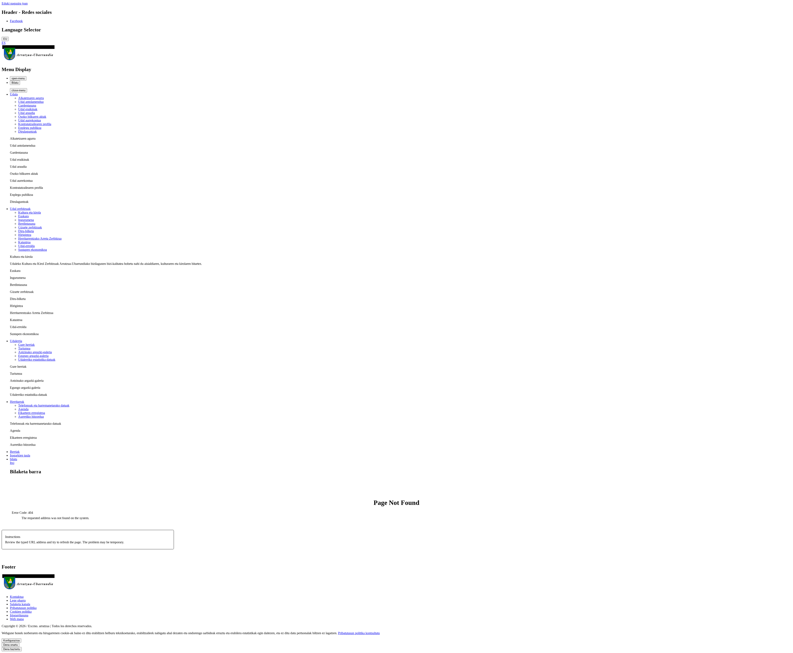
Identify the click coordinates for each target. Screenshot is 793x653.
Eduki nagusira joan (15, 3)
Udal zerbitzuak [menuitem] (20, 209)
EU (5, 38)
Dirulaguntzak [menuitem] (27, 131)
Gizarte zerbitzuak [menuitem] (30, 227)
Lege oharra (18, 600)
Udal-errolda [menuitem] (26, 246)
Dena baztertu (11, 649)
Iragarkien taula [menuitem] (20, 455)
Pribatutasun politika (23, 608)
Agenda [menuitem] (23, 409)
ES (4, 43)
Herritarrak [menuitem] (17, 401)
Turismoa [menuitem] (24, 348)
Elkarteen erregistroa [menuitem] (31, 413)
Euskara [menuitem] (23, 216)
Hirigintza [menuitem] (24, 235)
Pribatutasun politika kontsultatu (359, 633)
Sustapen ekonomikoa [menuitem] (32, 249)
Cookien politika (21, 611)
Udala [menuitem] (14, 94)
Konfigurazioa (11, 640)
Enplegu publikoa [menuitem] (29, 128)
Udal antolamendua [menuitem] (31, 101)
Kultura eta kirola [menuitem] (29, 212)
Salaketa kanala (20, 604)
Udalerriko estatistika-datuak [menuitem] (36, 359)
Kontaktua (17, 596)
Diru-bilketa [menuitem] (26, 231)
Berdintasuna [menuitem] (26, 223)
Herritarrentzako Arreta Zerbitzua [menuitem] (40, 238)
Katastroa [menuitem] (24, 242)
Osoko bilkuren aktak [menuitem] (32, 116)
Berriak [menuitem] (15, 451)
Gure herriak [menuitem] (26, 344)
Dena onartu (10, 644)
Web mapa (17, 619)
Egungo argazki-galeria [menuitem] (33, 356)
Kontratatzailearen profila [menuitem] (34, 124)
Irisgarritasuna (19, 615)
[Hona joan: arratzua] (28, 60)
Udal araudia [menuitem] (26, 113)
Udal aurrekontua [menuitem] (29, 120)
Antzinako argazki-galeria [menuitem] (35, 352)
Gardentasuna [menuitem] (27, 105)
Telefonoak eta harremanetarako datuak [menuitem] (43, 405)
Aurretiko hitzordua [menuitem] (31, 416)
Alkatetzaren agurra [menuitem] (31, 98)
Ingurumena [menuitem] (26, 220)
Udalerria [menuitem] (16, 341)
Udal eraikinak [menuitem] (27, 109)
